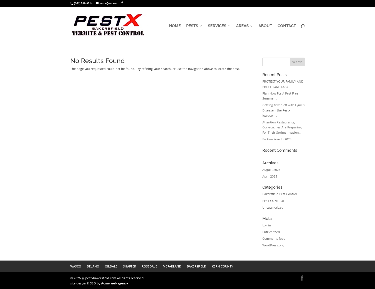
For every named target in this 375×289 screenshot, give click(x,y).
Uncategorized (272, 207)
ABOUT (265, 26)
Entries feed (271, 232)
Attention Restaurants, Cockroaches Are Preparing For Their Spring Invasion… (282, 127)
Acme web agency (114, 283)
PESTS (192, 26)
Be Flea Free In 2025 (276, 139)
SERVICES (217, 26)
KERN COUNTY (222, 266)
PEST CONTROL (273, 201)
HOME (175, 26)
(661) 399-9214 (83, 3)
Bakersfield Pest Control (279, 194)
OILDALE (111, 266)
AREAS (242, 26)
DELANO (93, 266)
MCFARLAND (172, 266)
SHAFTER (129, 266)
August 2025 (271, 170)
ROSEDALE (149, 266)
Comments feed (273, 238)
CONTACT (287, 26)
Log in (266, 225)
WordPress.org (273, 245)
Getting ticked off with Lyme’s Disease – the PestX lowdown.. (283, 110)
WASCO (75, 266)
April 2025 (269, 176)
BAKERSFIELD (196, 266)
